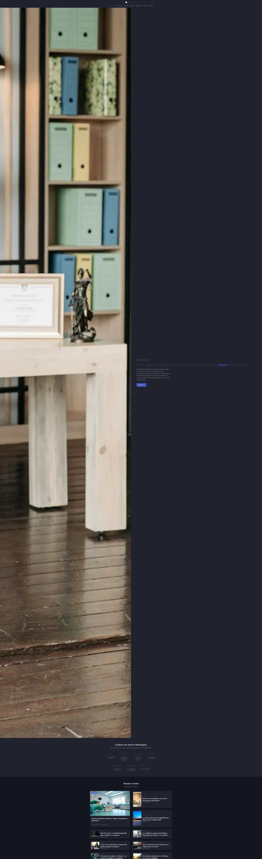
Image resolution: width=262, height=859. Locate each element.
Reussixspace (131, 2)
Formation (125, 5)
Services (151, 5)
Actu (115, 5)
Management (138, 5)
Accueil (110, 5)
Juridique (131, 5)
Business (120, 5)
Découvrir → (141, 385)
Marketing (145, 5)
